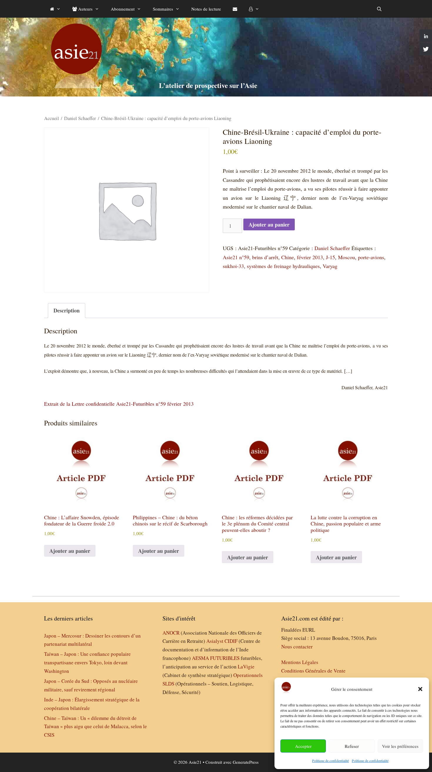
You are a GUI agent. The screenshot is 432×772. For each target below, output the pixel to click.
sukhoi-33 (233, 265)
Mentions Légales (299, 662)
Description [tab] (66, 310)
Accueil (51, 118)
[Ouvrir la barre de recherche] (379, 9)
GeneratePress (246, 762)
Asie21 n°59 (236, 257)
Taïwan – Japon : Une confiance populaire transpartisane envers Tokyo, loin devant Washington (87, 662)
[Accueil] (55, 9)
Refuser (352, 746)
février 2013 (310, 257)
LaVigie (246, 666)
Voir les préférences (400, 746)
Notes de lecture (206, 9)
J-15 (330, 257)
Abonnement (123, 9)
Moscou (346, 257)
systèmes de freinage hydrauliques (283, 265)
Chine (287, 257)
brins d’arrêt (265, 257)
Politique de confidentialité (330, 760)
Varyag (330, 265)
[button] (420, 689)
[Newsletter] (235, 9)
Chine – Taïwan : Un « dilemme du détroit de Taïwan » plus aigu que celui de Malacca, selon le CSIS (95, 726)
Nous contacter (297, 646)
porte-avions (371, 257)
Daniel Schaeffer (80, 118)
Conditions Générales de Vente (313, 670)
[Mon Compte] (254, 9)
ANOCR (171, 632)
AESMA (200, 658)
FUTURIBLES (225, 658)
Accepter (303, 746)
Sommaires (163, 9)
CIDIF (231, 641)
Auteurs (85, 9)
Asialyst (214, 641)
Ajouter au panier (269, 224)
